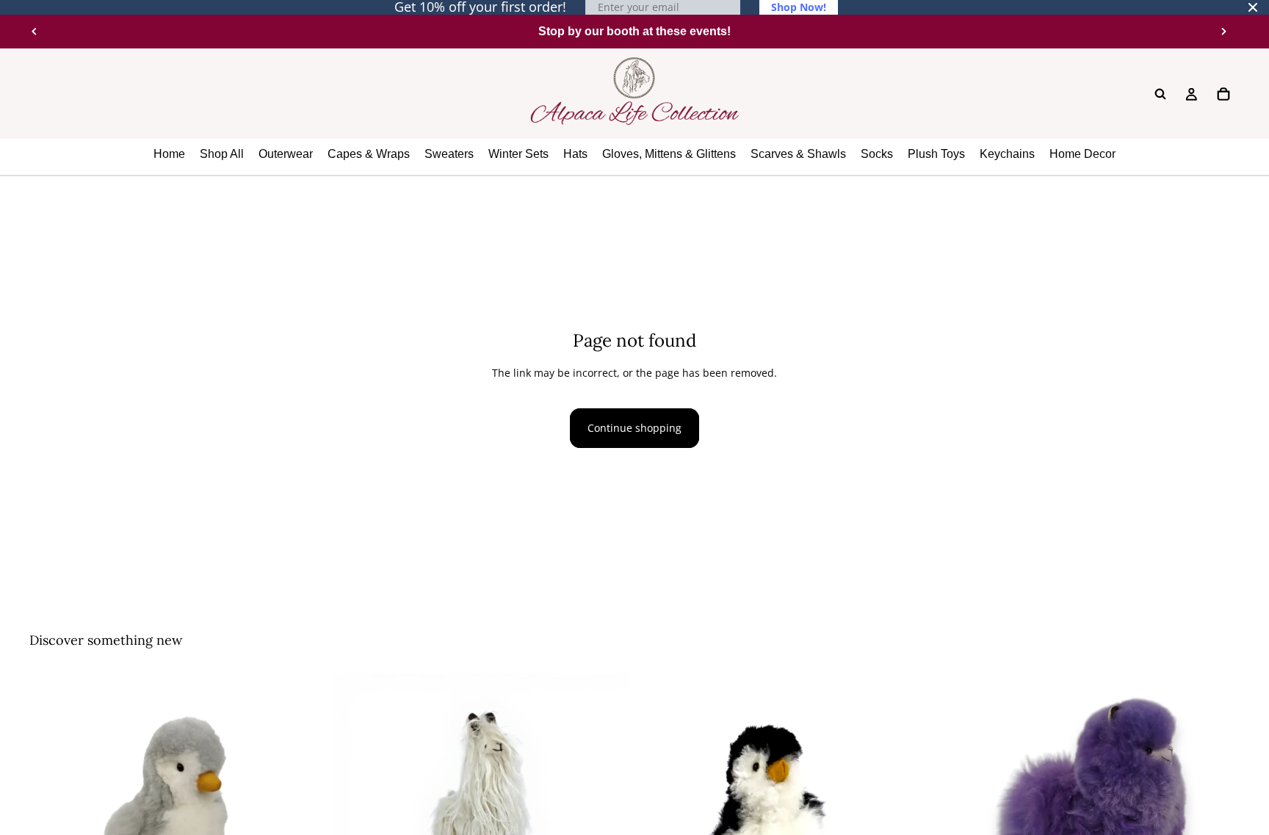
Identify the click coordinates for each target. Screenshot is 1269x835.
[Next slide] (1223, 31)
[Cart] (1223, 94)
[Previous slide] (34, 31)
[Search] (1160, 94)
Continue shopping (635, 428)
